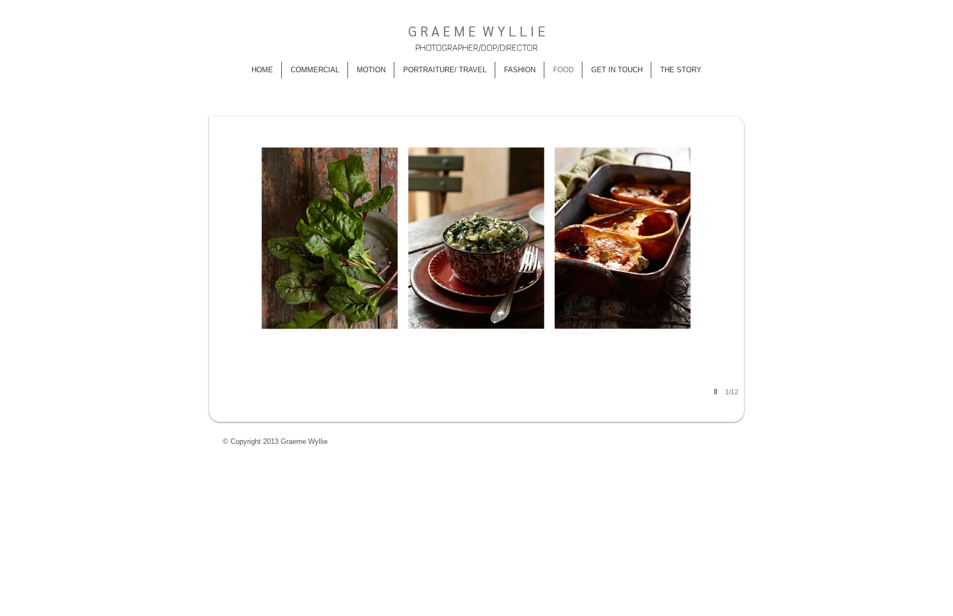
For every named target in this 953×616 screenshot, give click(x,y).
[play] (716, 391)
